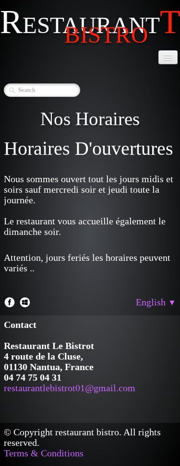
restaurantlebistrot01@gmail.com (69, 388)
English (156, 302)
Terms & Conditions (44, 453)
